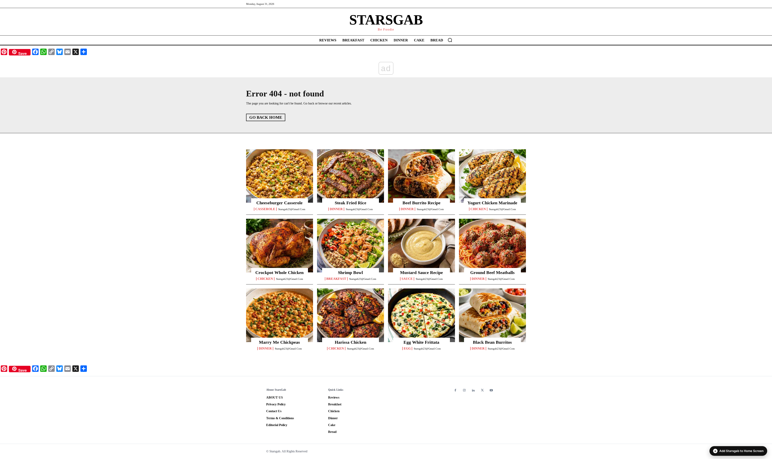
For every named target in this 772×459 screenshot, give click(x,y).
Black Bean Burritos (492, 342)
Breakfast (336, 278)
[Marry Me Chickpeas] (279, 315)
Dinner (336, 209)
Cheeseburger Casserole (279, 202)
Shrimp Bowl (350, 272)
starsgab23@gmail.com (291, 209)
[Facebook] (455, 390)
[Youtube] (491, 390)
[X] (482, 390)
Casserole (265, 209)
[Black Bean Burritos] (492, 315)
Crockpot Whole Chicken (279, 272)
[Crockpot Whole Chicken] (279, 245)
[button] (450, 40)
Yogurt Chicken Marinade (492, 202)
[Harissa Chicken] (350, 315)
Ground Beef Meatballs (492, 272)
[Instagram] (464, 390)
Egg (407, 348)
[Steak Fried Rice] (350, 176)
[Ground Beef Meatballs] (492, 245)
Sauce (407, 278)
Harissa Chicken (350, 342)
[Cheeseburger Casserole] (279, 176)
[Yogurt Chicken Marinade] (492, 176)
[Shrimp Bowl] (350, 245)
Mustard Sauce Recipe (421, 272)
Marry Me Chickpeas (279, 342)
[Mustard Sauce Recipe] (421, 245)
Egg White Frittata (421, 342)
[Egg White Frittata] (421, 315)
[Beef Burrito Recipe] (421, 176)
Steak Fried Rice (350, 202)
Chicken (478, 209)
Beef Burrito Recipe (421, 202)
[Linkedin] (473, 390)
